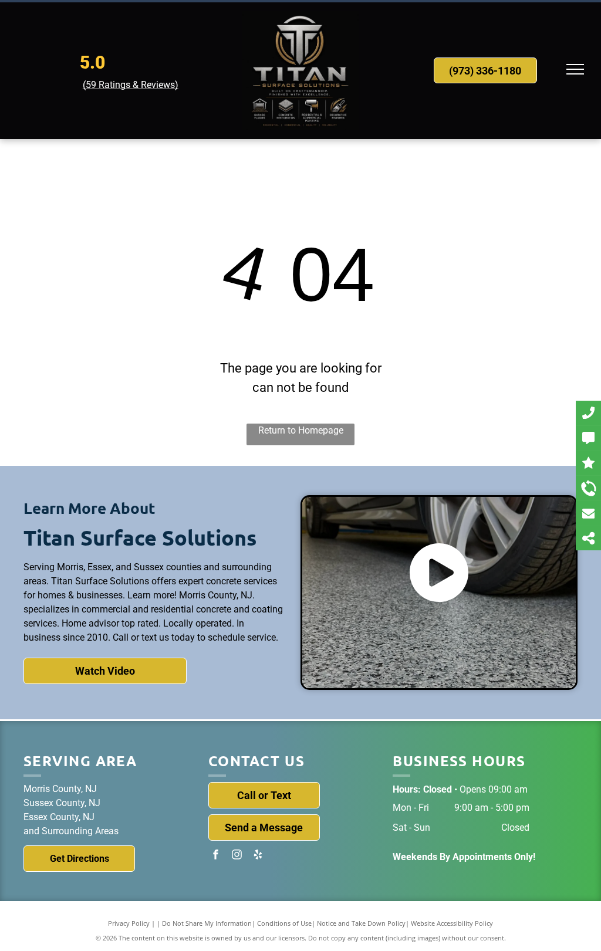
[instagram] (237, 856)
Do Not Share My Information (207, 923)
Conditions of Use (284, 923)
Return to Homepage (300, 430)
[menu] (575, 69)
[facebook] (216, 856)
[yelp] (258, 856)
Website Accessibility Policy (452, 923)
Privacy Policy (129, 923)
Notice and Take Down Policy (361, 923)
